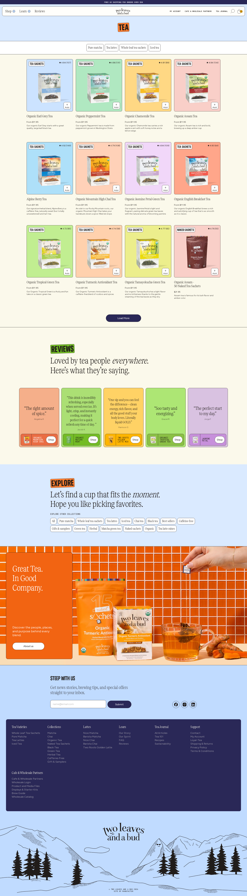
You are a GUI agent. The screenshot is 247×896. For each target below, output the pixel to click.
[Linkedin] (193, 704)
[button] (233, 11)
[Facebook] (176, 704)
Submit (119, 704)
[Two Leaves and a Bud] (123, 831)
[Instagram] (184, 704)
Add (67, 107)
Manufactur (127, 891)
